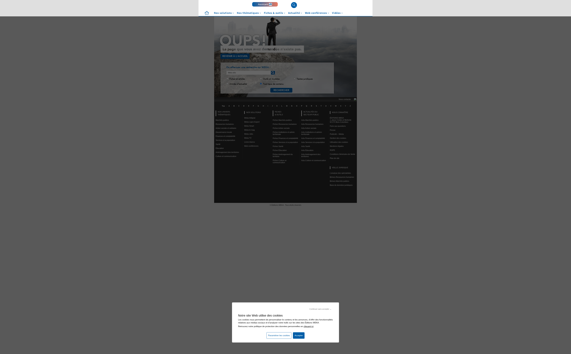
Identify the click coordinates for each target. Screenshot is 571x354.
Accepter (299, 335)
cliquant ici (308, 326)
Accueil (206, 13)
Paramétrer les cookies (279, 335)
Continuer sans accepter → (320, 309)
